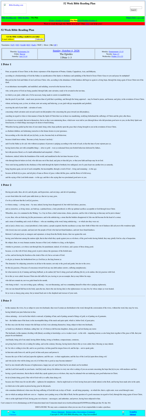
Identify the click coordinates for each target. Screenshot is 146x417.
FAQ (80, 20)
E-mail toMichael (133, 413)
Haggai (22, 54)
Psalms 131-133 (117, 56)
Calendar (66, 20)
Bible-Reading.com (8, 17)
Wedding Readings (89, 20)
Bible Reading (23, 17)
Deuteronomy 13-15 (116, 51)
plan (87, 23)
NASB (23, 45)
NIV (17, 45)
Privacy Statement (58, 412)
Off (55, 45)
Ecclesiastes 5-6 (23, 51)
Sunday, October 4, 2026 (66, 50)
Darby (34, 45)
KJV (13, 45)
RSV (28, 45)
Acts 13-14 (23, 56)
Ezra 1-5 (116, 54)
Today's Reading (56, 20)
